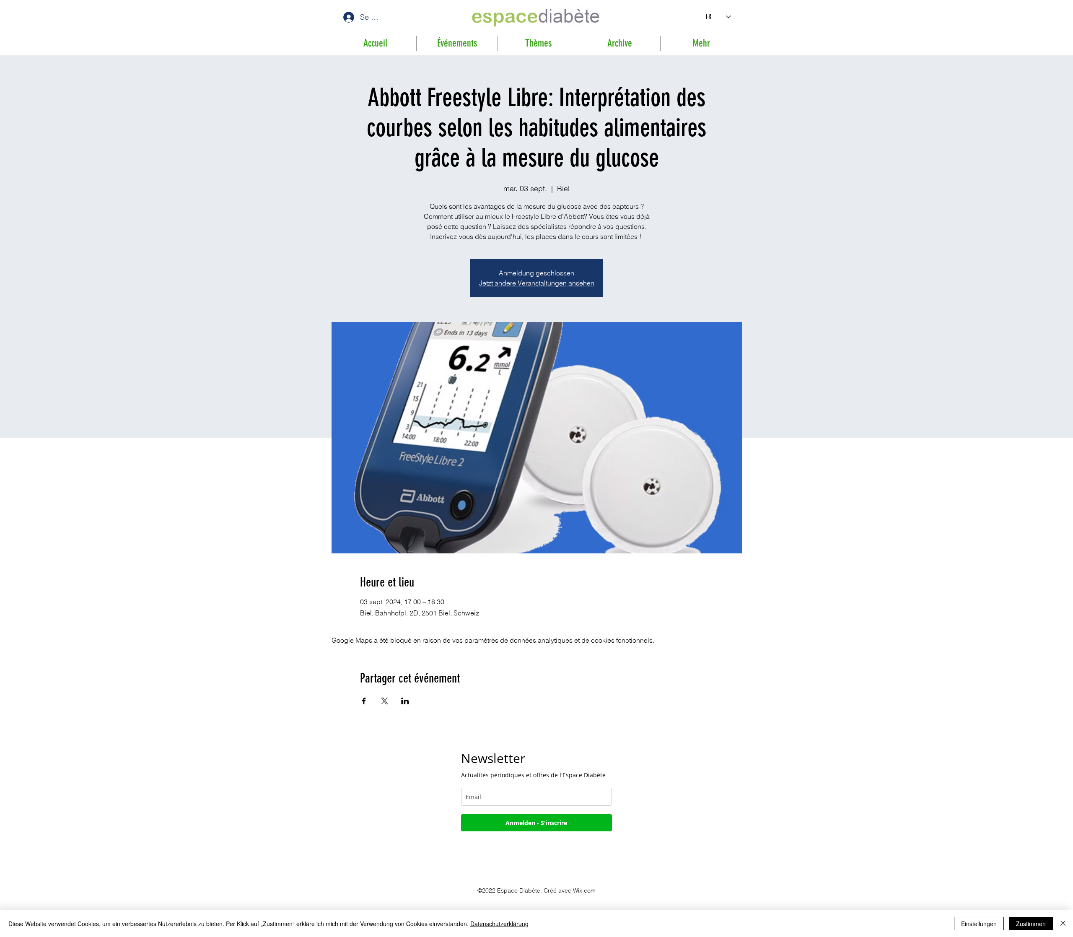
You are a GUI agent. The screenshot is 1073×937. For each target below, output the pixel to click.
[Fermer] (1063, 923)
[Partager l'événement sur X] (385, 701)
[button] (619, 43)
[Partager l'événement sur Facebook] (364, 701)
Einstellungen (979, 923)
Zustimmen (1031, 923)
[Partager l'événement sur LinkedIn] (405, 701)
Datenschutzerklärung (499, 923)
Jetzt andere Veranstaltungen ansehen (536, 283)
